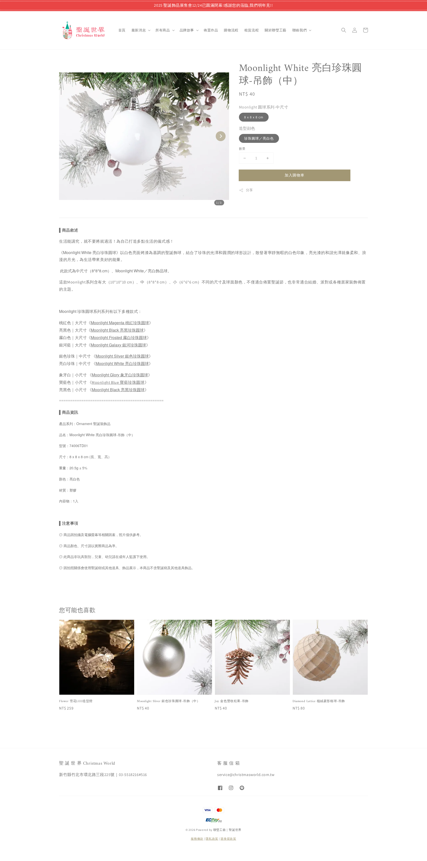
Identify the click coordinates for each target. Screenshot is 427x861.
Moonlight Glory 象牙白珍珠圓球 (120, 375)
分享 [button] (249, 190)
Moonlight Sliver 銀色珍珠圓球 (122, 356)
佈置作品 (211, 30)
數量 (242, 149)
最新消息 (138, 30)
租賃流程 (251, 30)
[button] (343, 30)
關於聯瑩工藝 (275, 30)
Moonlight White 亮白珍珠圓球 (122, 363)
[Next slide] (221, 136)
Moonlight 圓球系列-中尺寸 (263, 107)
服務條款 (197, 838)
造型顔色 (247, 128)
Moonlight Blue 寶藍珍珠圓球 (118, 382)
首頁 (122, 30)
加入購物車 (294, 175)
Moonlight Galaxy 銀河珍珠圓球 (118, 345)
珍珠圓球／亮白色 (259, 138)
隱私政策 (212, 838)
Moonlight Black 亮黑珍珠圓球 (117, 330)
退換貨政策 (228, 838)
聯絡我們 (299, 30)
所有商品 (162, 30)
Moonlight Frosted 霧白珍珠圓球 (119, 337)
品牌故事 (187, 30)
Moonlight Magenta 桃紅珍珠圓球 (120, 322)
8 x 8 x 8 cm (253, 117)
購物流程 (231, 30)
